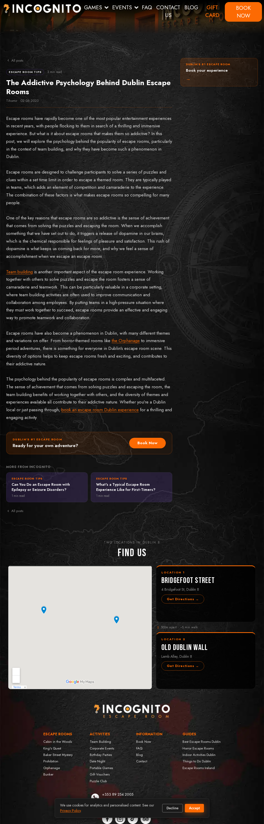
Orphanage (51, 767)
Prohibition (50, 761)
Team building (19, 272)
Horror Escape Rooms (198, 748)
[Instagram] (120, 819)
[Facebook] (107, 819)
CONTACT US (168, 11)
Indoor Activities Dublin (199, 754)
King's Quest (52, 748)
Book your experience (208, 72)
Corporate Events (102, 748)
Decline (172, 808)
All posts (17, 60)
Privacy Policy (70, 810)
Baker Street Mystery (58, 754)
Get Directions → (183, 599)
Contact (141, 761)
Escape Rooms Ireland (199, 767)
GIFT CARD (212, 11)
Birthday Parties (101, 754)
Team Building (100, 741)
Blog (139, 754)
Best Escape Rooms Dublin (202, 741)
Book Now (147, 443)
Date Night (97, 761)
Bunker (48, 774)
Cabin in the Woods (57, 741)
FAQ (147, 7)
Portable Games (101, 767)
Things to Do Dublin (197, 761)
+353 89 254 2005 (118, 794)
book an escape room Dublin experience (100, 410)
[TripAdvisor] (146, 819)
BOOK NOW (243, 12)
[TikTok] (133, 819)
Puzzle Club (98, 781)
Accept (194, 808)
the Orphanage (126, 340)
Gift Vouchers (100, 774)
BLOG (191, 7)
